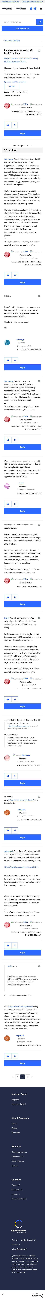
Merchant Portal (19, 1104)
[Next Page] (32, 1076)
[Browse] (40, 8)
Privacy (15, 1244)
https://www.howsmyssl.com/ (19, 726)
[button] (8, 125)
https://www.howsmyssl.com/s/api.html (21, 867)
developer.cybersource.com (32, 1)
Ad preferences (18, 1249)
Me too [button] (12, 86)
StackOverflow (18, 1199)
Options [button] (41, 40)
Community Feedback (12, 40)
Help (32, 8)
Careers (15, 1166)
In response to (30, 258)
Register (15, 1099)
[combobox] (22, 22)
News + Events (18, 1161)
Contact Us (16, 1156)
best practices (21, 92)
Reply (22, 133)
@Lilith (10, 966)
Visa (13, 1240)
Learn (14, 1123)
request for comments (12, 95)
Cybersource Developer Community (7, 8)
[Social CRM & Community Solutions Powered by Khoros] (37, 1295)
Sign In (35, 8)
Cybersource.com (19, 1152)
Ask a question (22, 28)
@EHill (6, 618)
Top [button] (3, 1294)
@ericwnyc (8, 159)
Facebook (16, 1190)
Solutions (16, 1132)
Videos (14, 1128)
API (13, 92)
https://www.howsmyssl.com (20, 1006)
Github (14, 1194)
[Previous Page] (13, 1076)
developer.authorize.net (11, 1)
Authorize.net (27, 1240)
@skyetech (8, 851)
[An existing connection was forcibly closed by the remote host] (28, 145)
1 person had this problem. (15, 82)
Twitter (15, 1185)
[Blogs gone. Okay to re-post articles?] (32, 145)
